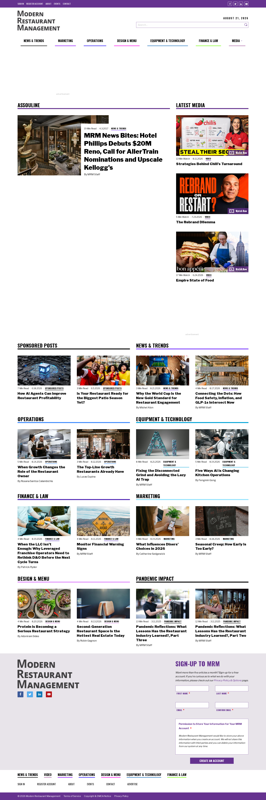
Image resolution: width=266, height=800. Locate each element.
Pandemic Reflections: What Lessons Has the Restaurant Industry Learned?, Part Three (161, 633)
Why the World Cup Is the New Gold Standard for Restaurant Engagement (158, 398)
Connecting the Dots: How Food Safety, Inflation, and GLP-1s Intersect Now (218, 398)
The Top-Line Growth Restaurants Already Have (100, 469)
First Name (182, 693)
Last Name (221, 693)
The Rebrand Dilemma (195, 222)
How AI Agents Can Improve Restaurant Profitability (42, 395)
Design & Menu (52, 621)
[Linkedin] (241, 4)
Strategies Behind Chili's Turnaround (209, 164)
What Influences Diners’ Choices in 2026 (157, 546)
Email (179, 710)
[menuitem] (21, 3)
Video (208, 158)
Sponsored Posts (54, 388)
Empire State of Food (195, 280)
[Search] (246, 25)
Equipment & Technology (169, 463)
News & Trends (118, 128)
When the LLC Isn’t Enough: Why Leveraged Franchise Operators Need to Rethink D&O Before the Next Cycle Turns (44, 553)
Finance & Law (52, 538)
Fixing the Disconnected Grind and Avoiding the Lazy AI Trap (161, 475)
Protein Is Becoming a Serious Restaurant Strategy (44, 628)
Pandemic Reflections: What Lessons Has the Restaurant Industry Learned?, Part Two (220, 631)
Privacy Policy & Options (228, 680)
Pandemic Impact (172, 621)
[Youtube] (246, 4)
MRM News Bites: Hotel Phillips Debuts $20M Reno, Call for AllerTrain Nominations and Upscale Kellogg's (123, 151)
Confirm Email (223, 710)
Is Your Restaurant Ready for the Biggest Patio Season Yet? (102, 398)
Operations (51, 461)
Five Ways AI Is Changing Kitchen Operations (217, 472)
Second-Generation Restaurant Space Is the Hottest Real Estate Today (101, 631)
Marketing (169, 538)
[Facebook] (230, 4)
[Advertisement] (133, 71)
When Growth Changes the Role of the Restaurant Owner (41, 471)
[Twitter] (235, 4)
